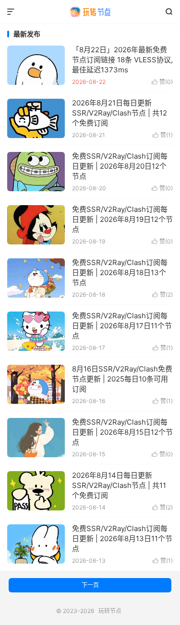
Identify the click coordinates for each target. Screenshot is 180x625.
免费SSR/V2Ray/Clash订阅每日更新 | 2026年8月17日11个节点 (122, 325)
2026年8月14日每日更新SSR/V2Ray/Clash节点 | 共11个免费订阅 (119, 485)
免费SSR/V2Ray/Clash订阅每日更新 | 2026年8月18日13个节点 (120, 272)
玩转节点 (90, 12)
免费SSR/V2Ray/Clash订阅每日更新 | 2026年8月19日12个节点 (122, 219)
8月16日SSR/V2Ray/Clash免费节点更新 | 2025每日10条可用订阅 (122, 379)
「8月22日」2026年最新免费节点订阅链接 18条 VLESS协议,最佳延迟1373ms (122, 59)
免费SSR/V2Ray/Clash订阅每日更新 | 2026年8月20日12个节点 (120, 166)
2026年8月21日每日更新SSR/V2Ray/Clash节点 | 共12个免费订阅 (119, 112)
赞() (162, 81)
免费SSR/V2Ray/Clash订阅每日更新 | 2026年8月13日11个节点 (122, 538)
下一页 (90, 585)
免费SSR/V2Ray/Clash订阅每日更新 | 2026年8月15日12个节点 (122, 432)
